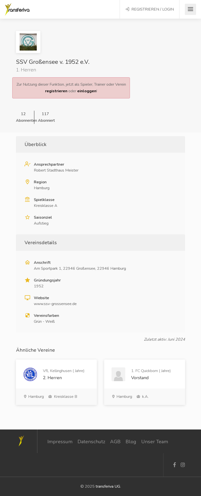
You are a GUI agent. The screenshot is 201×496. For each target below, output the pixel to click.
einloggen (86, 91)
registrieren (56, 91)
